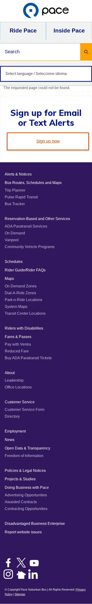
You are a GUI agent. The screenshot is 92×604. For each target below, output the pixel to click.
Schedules (14, 262)
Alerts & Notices (18, 174)
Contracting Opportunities (26, 509)
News (9, 440)
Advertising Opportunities (26, 495)
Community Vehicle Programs (29, 247)
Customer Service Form (24, 410)
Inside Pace (69, 30)
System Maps (16, 307)
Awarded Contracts (21, 502)
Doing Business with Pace (27, 488)
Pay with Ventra (18, 344)
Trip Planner (15, 190)
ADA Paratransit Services (26, 226)
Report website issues (23, 532)
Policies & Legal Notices (25, 471)
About (10, 373)
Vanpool (12, 240)
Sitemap (20, 594)
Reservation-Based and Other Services (37, 219)
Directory (12, 416)
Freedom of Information (24, 456)
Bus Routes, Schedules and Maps (33, 183)
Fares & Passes (18, 337)
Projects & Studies (20, 479)
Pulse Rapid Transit (21, 197)
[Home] (46, 11)
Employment (15, 431)
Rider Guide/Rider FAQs (25, 270)
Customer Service (20, 402)
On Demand (15, 233)
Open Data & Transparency (27, 448)
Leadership (14, 380)
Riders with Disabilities (24, 328)
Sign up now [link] (48, 141)
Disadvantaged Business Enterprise (35, 524)
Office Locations (18, 387)
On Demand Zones (21, 286)
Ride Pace (23, 30)
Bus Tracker (15, 204)
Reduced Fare (17, 351)
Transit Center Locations (25, 313)
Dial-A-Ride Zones (20, 293)
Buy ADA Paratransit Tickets (28, 358)
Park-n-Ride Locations (23, 300)
